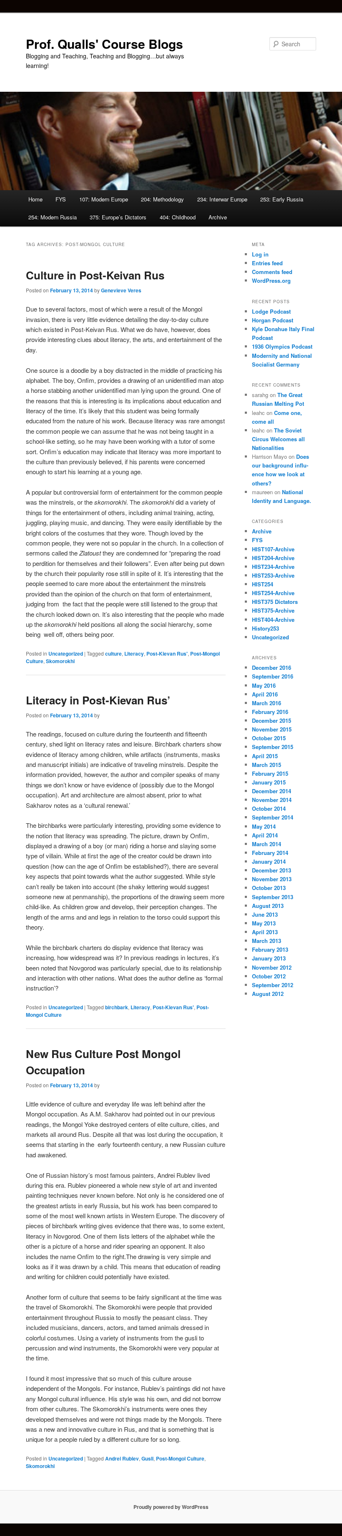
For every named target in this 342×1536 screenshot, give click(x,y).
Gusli (147, 1458)
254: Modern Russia (52, 217)
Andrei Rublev (122, 1458)
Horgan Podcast (272, 320)
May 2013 (264, 923)
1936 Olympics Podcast (282, 346)
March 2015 (266, 765)
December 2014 (271, 791)
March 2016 (266, 703)
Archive (218, 217)
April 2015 (265, 756)
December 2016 (271, 667)
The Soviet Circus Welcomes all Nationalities (278, 439)
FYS (60, 199)
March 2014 (266, 844)
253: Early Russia (281, 199)
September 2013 (272, 897)
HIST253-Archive (273, 575)
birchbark (116, 1007)
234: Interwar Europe (222, 199)
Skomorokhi (60, 661)
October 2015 (269, 738)
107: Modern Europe (103, 199)
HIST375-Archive (273, 610)
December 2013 (271, 870)
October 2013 (269, 888)
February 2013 (270, 949)
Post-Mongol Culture (180, 1458)
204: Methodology (162, 199)
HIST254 (262, 584)
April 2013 (265, 932)
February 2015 (270, 773)
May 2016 (264, 685)
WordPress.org (271, 280)
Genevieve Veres (121, 290)
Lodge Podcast (271, 311)
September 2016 (272, 676)
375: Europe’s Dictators (118, 217)
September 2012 (272, 985)
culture (113, 653)
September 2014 (272, 817)
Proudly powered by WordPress (171, 1507)
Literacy (134, 653)
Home (35, 199)
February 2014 (270, 853)
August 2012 (268, 994)
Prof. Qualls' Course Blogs (104, 44)
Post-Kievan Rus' (167, 653)
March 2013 (266, 941)
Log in (260, 254)
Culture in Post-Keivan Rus (95, 275)
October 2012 (269, 976)
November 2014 (272, 800)
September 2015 (272, 747)
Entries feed (267, 263)
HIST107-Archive (273, 549)
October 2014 (269, 808)
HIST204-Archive (273, 558)
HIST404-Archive (273, 619)
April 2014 (265, 835)
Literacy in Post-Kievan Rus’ (98, 700)
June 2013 (265, 914)
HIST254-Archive (273, 593)
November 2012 (272, 967)
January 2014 (269, 861)
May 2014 (264, 826)
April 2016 (265, 694)
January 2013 (269, 958)
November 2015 (272, 729)
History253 (265, 628)
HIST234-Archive (273, 567)
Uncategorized (65, 653)
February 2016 (270, 712)
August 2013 (268, 906)
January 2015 (269, 782)
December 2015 (271, 720)
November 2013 (272, 879)
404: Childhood (178, 217)
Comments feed (272, 272)
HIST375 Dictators (275, 602)
